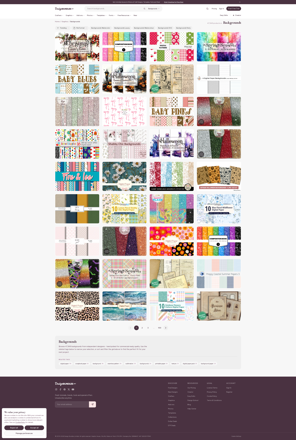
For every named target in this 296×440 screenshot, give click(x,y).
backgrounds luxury (122, 28)
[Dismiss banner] (240, 2)
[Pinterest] (64, 389)
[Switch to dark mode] (207, 8)
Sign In (221, 9)
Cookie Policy (212, 396)
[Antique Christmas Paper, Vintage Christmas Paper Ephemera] (172, 79)
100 (159, 328)
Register (229, 392)
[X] (69, 389)
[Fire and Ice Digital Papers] (77, 176)
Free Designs (172, 388)
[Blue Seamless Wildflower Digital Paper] (219, 208)
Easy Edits (191, 396)
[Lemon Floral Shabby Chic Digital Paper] (124, 208)
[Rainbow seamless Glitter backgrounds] (172, 208)
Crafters (171, 396)
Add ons (171, 405)
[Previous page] (130, 328)
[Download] (91, 35)
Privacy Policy (212, 392)
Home (57, 22)
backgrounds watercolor (100, 28)
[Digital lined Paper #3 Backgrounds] (219, 79)
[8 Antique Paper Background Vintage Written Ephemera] (172, 273)
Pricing (214, 9)
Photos (170, 409)
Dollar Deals (172, 421)
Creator (190, 392)
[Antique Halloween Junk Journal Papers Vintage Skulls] (219, 176)
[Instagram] (56, 389)
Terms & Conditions (214, 400)
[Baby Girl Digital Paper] (77, 241)
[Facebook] (60, 389)
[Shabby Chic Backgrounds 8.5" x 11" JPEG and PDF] (124, 144)
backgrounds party (183, 28)
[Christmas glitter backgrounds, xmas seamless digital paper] (219, 144)
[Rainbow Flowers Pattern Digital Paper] (172, 306)
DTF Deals (172, 426)
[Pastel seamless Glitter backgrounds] (77, 111)
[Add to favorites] (96, 35)
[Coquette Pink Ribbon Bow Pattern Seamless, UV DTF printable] (124, 111)
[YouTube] (73, 389)
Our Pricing (191, 388)
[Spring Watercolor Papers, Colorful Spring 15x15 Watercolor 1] (219, 46)
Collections (172, 417)
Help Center (191, 409)
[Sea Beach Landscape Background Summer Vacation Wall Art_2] (124, 306)
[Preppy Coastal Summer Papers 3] (219, 273)
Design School (192, 400)
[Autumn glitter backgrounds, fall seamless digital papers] (124, 241)
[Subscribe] (92, 404)
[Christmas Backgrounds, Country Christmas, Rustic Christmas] (77, 46)
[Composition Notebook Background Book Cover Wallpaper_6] (124, 46)
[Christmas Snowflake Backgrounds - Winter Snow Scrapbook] (172, 176)
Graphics (65, 22)
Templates (172, 413)
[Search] (144, 8)
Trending (63, 28)
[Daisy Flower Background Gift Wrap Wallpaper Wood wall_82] (124, 176)
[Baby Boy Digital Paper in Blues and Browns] (77, 79)
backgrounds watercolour (144, 28)
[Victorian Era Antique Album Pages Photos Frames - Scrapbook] (219, 306)
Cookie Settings (236, 436)
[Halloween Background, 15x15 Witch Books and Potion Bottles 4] (172, 144)
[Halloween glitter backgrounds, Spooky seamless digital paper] (77, 273)
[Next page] (165, 328)
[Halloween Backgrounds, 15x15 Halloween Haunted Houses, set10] (124, 79)
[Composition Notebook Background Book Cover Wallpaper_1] (219, 241)
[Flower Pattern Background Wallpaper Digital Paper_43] (172, 241)
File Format (80, 28)
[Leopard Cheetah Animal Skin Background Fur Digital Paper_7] (77, 306)
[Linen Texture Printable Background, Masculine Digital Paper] (77, 208)
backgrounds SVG (165, 28)
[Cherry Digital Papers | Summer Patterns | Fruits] (172, 46)
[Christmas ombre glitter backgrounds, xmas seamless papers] (219, 111)
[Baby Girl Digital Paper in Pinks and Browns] (172, 111)
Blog (189, 405)
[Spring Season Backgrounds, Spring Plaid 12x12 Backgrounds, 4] (124, 273)
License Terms (212, 388)
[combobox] (114, 8)
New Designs (173, 392)
